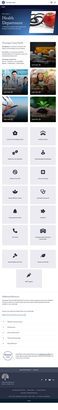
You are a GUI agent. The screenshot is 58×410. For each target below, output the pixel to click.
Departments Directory (25, 370)
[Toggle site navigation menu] (54, 2)
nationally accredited (44, 354)
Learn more (35, 65)
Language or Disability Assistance (29, 393)
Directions (35, 370)
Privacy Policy (30, 390)
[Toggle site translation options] (51, 2)
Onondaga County (10, 2)
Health (3, 7)
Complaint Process (41, 390)
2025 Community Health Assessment (13, 315)
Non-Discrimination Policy (18, 390)
